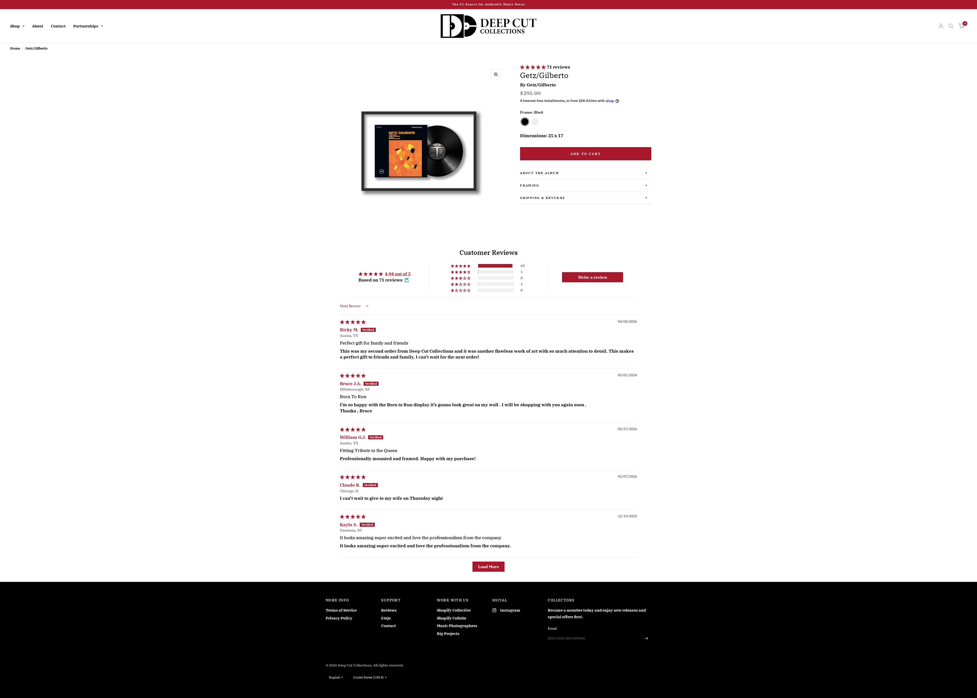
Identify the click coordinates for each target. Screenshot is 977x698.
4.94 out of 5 (398, 274)
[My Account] (941, 26)
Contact (58, 26)
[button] (533, 67)
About (37, 26)
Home (15, 48)
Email (552, 628)
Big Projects (448, 633)
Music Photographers (457, 625)
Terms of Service (341, 610)
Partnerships (85, 26)
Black (525, 122)
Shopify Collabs (451, 618)
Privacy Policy (339, 618)
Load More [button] (488, 566)
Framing (529, 185)
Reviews (389, 610)
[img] (353, 322)
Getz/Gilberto (541, 85)
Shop (15, 26)
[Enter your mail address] (646, 638)
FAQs (386, 618)
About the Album (539, 173)
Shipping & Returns (542, 198)
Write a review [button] (592, 277)
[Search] (951, 26)
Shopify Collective (454, 610)
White (535, 122)
